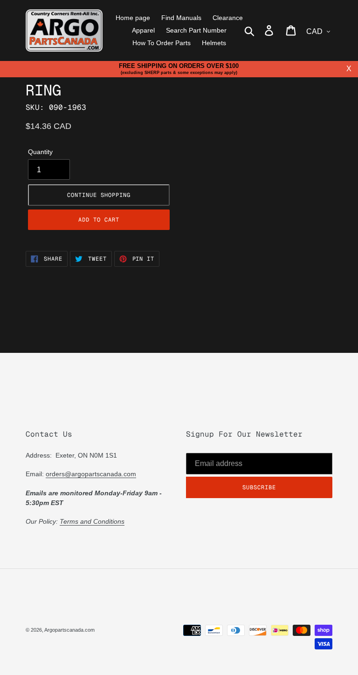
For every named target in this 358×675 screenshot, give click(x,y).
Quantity (40, 151)
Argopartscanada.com (69, 630)
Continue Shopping (98, 195)
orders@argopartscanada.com (91, 474)
